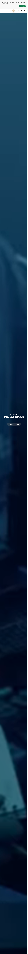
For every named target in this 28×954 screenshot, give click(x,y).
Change (22, 6)
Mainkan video (14, 424)
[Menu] (3, 10)
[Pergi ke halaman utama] (13, 11)
